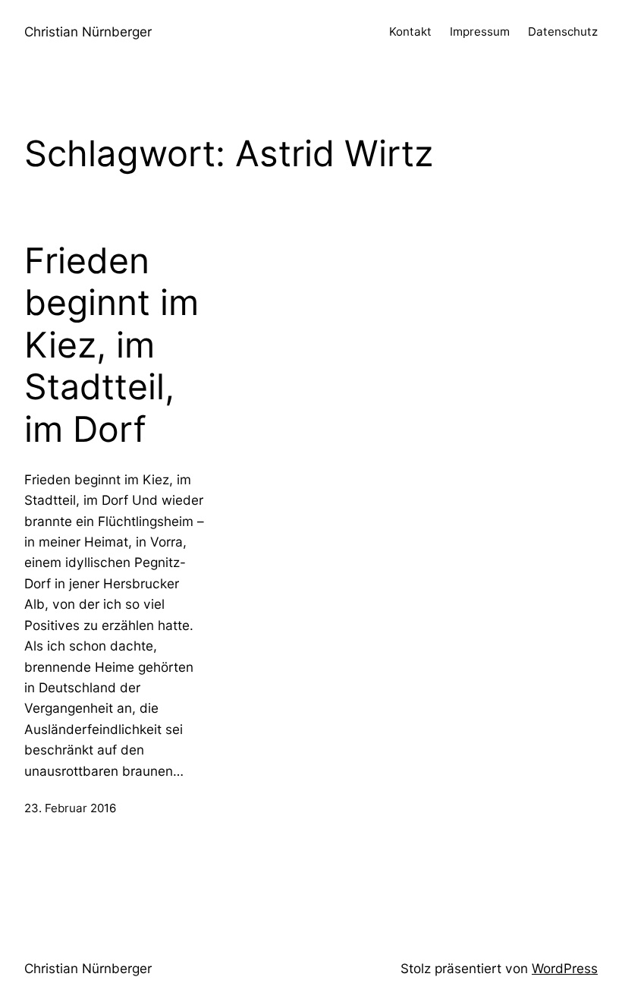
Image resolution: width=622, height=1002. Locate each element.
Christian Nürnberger (88, 31)
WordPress (565, 968)
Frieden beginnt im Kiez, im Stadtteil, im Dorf (111, 345)
